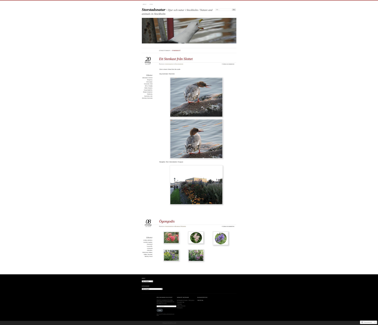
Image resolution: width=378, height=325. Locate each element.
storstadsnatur (169, 64)
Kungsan (150, 88)
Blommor (177, 226)
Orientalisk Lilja (180, 302)
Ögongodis (167, 221)
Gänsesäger (149, 81)
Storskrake (149, 98)
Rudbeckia (149, 94)
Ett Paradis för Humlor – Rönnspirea (185, 300)
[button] (171, 238)
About (144, 4)
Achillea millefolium (147, 240)
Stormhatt (144, 98)
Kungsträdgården (148, 90)
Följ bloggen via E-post (165, 297)
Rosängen (183, 226)
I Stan (151, 4)
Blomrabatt (145, 77)
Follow (159, 310)
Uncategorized (179, 64)
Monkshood (145, 252)
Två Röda (179, 304)
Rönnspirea (180, 307)
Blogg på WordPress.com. (169, 323)
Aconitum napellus (148, 242)
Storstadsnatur (153, 9)
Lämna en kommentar (228, 64)
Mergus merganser (147, 92)
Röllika (145, 254)
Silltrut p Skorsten (181, 306)
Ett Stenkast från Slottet (176, 59)
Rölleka (150, 252)
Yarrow (150, 256)
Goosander (146, 83)
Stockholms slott (148, 96)
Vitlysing (147, 256)
